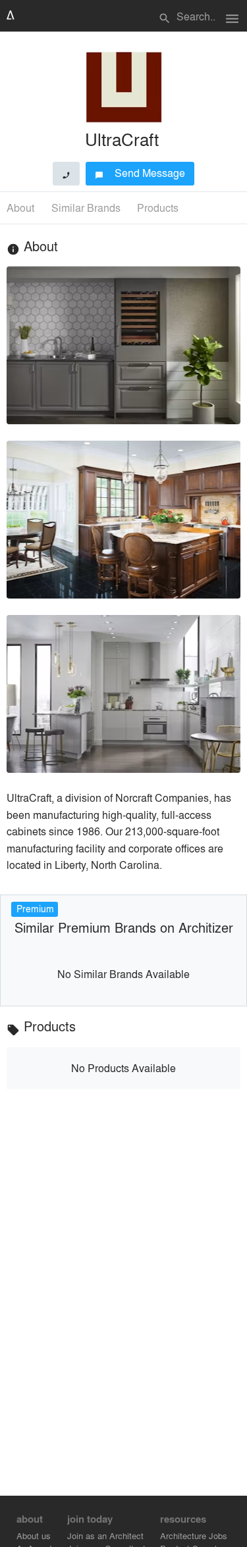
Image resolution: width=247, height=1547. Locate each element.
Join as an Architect (105, 1535)
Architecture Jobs (193, 1535)
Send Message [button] (140, 172)
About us (33, 1535)
